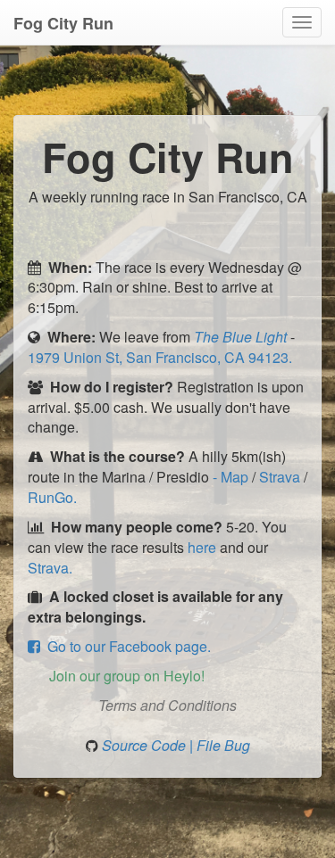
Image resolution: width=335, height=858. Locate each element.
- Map (232, 476)
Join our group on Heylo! (123, 675)
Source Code (145, 745)
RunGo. (52, 497)
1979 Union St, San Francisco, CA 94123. (160, 357)
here (202, 547)
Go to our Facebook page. (125, 646)
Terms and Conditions (167, 705)
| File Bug (219, 745)
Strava (281, 476)
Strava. (50, 567)
